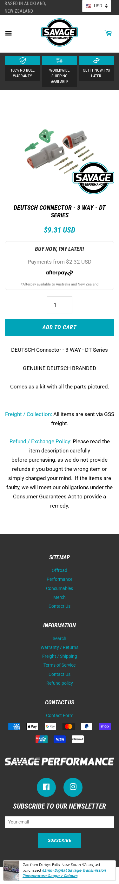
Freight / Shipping (59, 656)
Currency (96, 6)
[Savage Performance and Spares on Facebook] (46, 788)
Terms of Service (59, 665)
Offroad (59, 570)
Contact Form (59, 715)
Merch (59, 597)
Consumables (59, 588)
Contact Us (59, 606)
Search (59, 638)
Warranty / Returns (59, 647)
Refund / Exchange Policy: (40, 441)
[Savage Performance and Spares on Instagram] (73, 788)
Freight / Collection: (28, 414)
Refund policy (59, 683)
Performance (59, 579)
